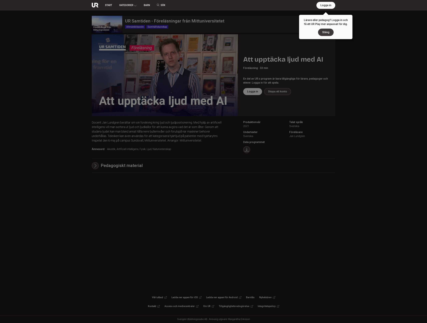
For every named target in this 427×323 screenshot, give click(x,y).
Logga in (325, 5)
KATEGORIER (126, 5)
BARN (147, 5)
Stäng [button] (325, 32)
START (108, 5)
